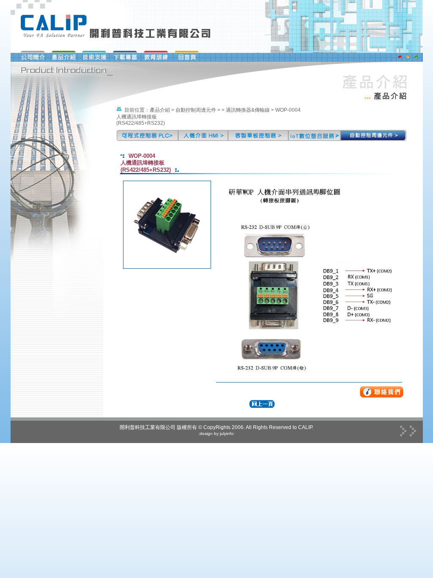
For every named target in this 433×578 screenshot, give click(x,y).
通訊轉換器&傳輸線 (248, 110)
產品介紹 (160, 110)
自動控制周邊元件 (195, 110)
